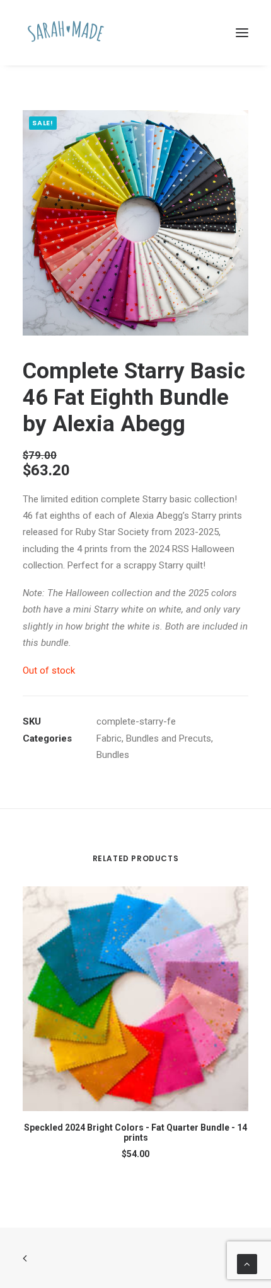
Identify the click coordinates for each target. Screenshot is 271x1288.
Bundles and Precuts (168, 738)
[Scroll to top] (247, 1263)
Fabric (109, 738)
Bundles (112, 754)
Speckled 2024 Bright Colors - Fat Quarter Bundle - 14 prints (135, 1132)
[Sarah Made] (66, 32)
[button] (242, 32)
